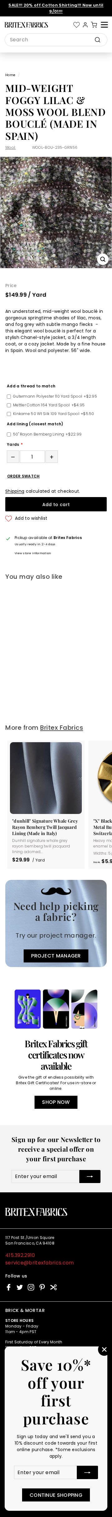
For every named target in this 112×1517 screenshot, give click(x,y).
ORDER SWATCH (23, 476)
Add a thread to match (31, 386)
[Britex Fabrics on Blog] (53, 1287)
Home (10, 75)
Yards (13, 444)
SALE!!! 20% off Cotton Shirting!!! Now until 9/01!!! (55, 8)
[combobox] (56, 39)
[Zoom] (103, 259)
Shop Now (56, 1102)
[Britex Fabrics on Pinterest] (42, 1287)
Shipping (14, 491)
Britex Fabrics (61, 727)
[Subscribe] (87, 1472)
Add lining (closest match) (35, 424)
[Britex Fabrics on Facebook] (8, 1287)
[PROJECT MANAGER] (56, 923)
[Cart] (94, 25)
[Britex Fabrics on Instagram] (31, 1287)
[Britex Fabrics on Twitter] (19, 1287)
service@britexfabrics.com (39, 1262)
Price (11, 285)
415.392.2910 (20, 1255)
